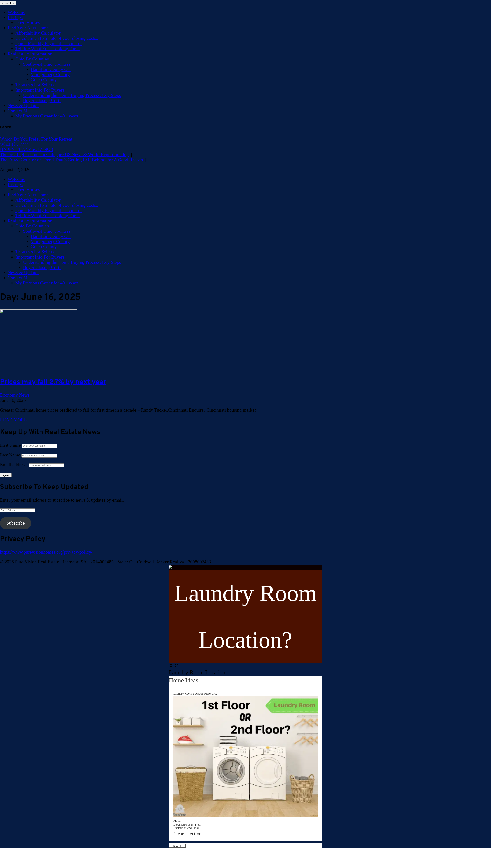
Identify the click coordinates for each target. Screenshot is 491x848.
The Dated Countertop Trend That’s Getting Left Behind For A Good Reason (71, 159)
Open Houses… (29, 22)
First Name (10, 445)
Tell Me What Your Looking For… (47, 48)
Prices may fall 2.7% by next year (53, 382)
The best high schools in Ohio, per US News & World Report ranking (64, 154)
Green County (44, 79)
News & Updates (23, 105)
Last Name (10, 454)
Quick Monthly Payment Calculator (48, 43)
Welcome (16, 12)
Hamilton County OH (51, 69)
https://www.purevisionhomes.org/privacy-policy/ (46, 552)
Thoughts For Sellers (34, 84)
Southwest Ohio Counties (46, 64)
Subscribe (16, 523)
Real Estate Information (30, 53)
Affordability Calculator (38, 33)
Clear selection (187, 833)
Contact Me (19, 110)
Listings (15, 17)
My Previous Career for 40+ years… (49, 115)
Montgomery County (50, 74)
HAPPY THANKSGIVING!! (26, 149)
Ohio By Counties (32, 58)
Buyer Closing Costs (42, 100)
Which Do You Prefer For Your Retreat (36, 138)
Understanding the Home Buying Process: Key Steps (72, 95)
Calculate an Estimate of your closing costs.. (56, 38)
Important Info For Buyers (39, 90)
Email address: (14, 464)
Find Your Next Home (28, 27)
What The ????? (15, 144)
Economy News (14, 395)
